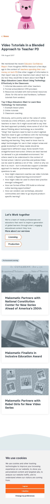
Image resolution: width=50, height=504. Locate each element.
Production (13, 244)
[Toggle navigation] (46, 3)
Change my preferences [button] (25, 496)
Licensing (13, 237)
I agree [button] (25, 486)
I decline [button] (25, 491)
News (6, 36)
